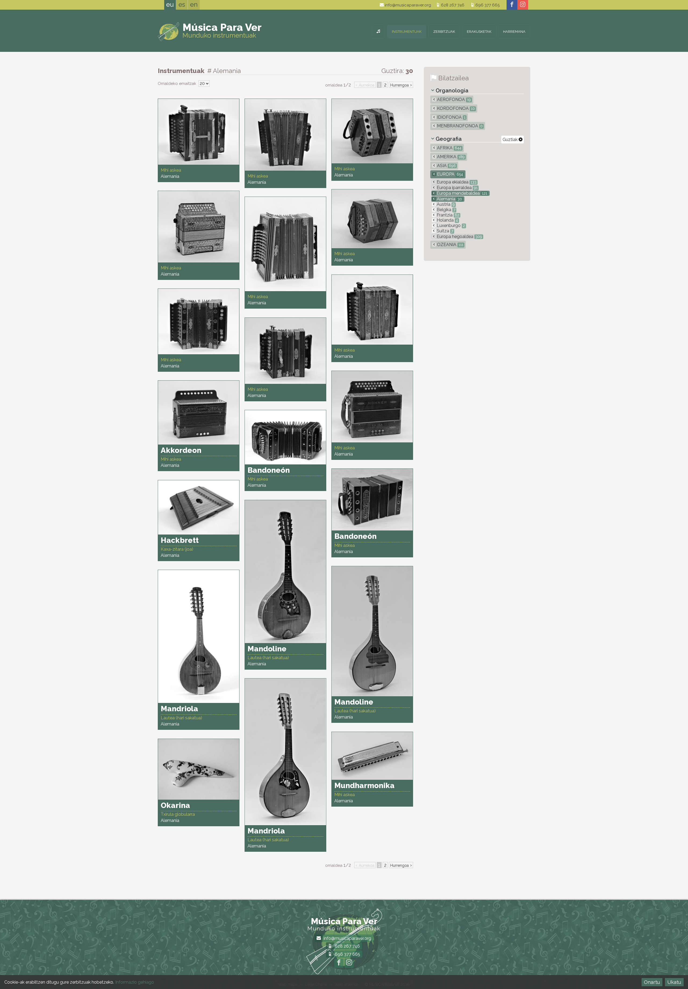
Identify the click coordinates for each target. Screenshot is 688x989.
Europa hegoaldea (459, 236)
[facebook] (512, 5)
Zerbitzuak (444, 32)
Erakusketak (479, 32)
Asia (446, 165)
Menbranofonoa (459, 125)
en (194, 4)
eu (170, 4)
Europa (449, 174)
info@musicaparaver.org (407, 5)
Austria (445, 204)
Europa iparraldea (457, 187)
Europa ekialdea (456, 182)
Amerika (450, 156)
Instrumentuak (406, 32)
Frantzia (447, 215)
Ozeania (449, 244)
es (181, 4)
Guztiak (511, 139)
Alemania (449, 198)
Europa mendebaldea (461, 193)
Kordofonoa (455, 108)
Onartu (652, 982)
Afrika (448, 147)
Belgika (445, 209)
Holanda (447, 220)
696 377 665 (487, 5)
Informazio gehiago (134, 982)
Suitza (444, 230)
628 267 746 (452, 5)
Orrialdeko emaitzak (177, 83)
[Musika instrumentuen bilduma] (378, 31)
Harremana (514, 32)
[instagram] (522, 5)
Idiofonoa (450, 117)
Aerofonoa (453, 99)
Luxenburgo (450, 225)
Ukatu (674, 982)
